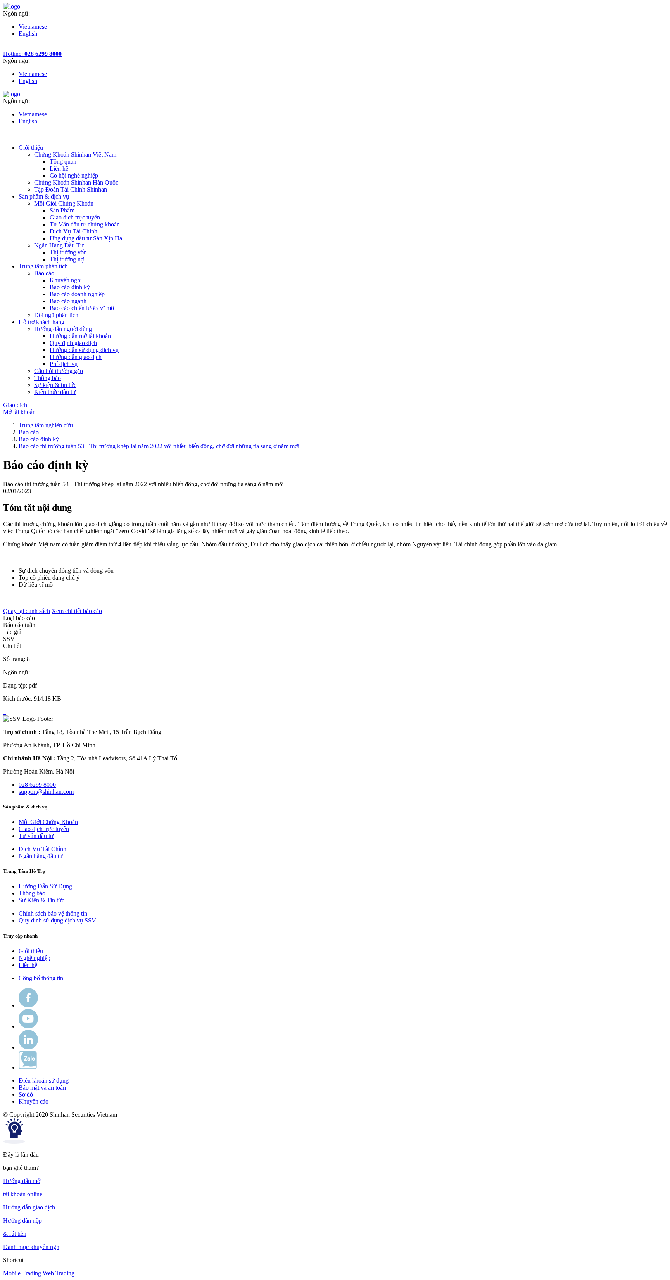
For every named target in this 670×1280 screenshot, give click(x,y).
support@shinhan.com (46, 791)
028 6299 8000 (37, 784)
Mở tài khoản (19, 412)
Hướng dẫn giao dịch (76, 357)
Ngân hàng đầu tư (41, 856)
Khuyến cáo (33, 1101)
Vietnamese (33, 26)
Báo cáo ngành (68, 301)
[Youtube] (28, 1026)
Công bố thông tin (41, 978)
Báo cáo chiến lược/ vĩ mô (82, 308)
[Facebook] (28, 1005)
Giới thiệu (31, 951)
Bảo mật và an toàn (42, 1087)
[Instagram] (28, 1047)
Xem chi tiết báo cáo (77, 611)
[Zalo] (28, 1067)
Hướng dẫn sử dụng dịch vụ (84, 350)
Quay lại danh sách (26, 611)
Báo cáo (29, 432)
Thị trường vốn (68, 252)
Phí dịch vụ (64, 364)
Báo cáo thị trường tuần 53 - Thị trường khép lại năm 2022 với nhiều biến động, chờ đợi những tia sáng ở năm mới (159, 446)
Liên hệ (59, 168)
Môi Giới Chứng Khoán (48, 822)
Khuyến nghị (66, 280)
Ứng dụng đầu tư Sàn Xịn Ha (86, 238)
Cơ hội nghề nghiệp (74, 175)
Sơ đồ (26, 1094)
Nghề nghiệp (34, 958)
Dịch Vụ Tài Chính (73, 231)
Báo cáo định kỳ (70, 287)
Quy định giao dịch (73, 343)
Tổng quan (63, 161)
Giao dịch (15, 405)
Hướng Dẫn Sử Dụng (45, 886)
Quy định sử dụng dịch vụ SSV (57, 920)
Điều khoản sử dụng (44, 1080)
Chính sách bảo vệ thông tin (53, 913)
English (28, 33)
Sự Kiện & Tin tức (41, 900)
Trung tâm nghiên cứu (46, 425)
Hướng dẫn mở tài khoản (80, 336)
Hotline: (32, 53)
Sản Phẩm (62, 210)
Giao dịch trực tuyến (75, 217)
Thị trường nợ (67, 259)
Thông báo (32, 893)
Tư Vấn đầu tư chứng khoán (85, 224)
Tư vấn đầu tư (36, 836)
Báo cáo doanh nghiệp (77, 294)
